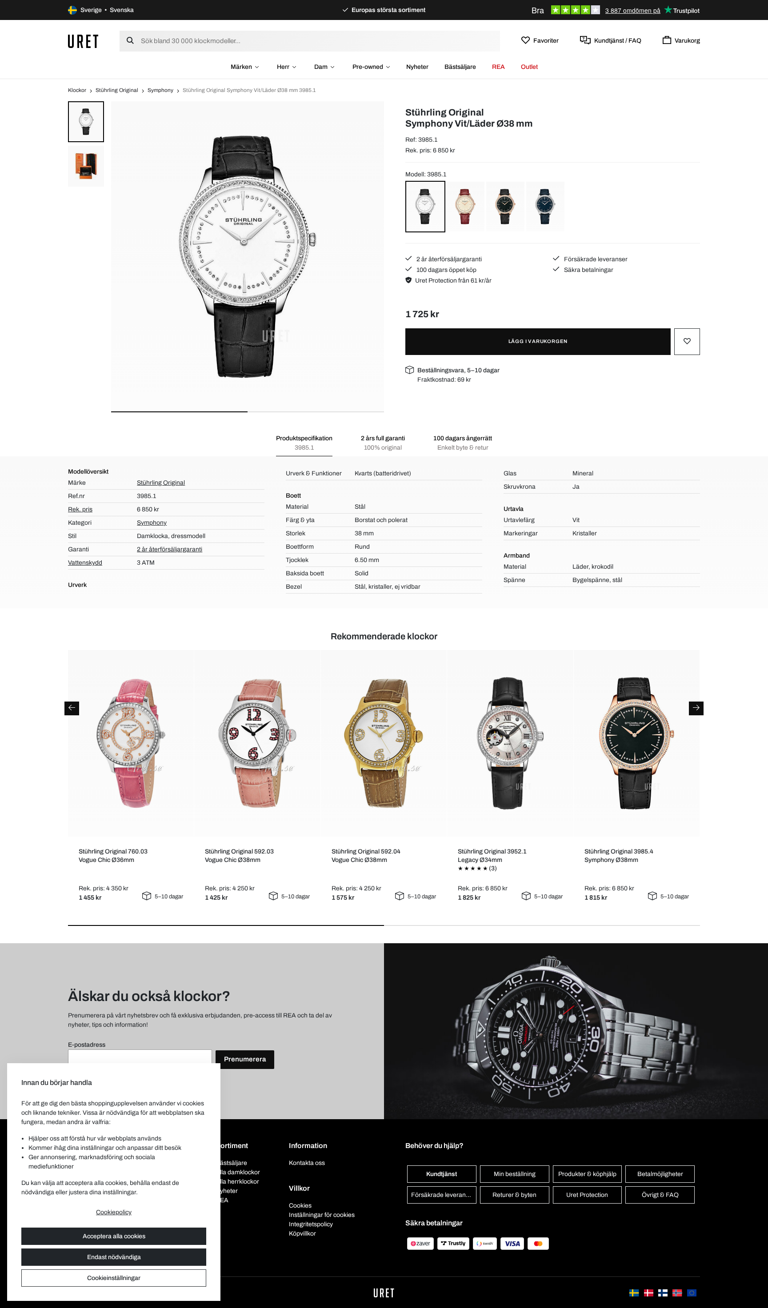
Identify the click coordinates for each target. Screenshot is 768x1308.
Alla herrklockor (237, 1181)
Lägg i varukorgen (538, 341)
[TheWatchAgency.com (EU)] (691, 1292)
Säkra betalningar (588, 270)
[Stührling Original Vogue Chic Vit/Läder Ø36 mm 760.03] (130, 743)
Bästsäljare (460, 67)
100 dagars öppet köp (445, 270)
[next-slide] (696, 708)
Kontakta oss (307, 1163)
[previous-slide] (71, 708)
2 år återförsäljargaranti (448, 259)
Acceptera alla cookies (114, 1236)
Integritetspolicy (311, 1224)
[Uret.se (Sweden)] (634, 1292)
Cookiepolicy (114, 1212)
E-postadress (86, 1044)
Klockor (77, 90)
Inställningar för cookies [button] (322, 1215)
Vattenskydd (85, 562)
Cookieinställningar (113, 1278)
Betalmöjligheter (660, 1174)
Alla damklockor (238, 1172)
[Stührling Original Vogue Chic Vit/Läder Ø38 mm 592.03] (257, 743)
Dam (321, 67)
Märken (241, 67)
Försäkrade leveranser (595, 259)
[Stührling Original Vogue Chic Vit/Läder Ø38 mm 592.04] (383, 743)
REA (498, 67)
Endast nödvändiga (114, 1257)
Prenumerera (245, 1059)
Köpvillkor (302, 1233)
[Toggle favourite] (687, 341)
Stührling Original (117, 90)
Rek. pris (80, 509)
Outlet (529, 67)
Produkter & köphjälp (587, 1174)
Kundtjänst (441, 1174)
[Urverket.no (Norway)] (677, 1292)
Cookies (300, 1205)
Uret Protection (587, 1195)
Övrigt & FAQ (660, 1195)
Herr (283, 67)
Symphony (160, 90)
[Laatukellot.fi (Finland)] (663, 1292)
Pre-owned (367, 67)
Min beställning (515, 1174)
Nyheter (417, 67)
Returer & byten (514, 1195)
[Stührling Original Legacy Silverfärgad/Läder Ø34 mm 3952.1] (510, 743)
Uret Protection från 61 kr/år (453, 280)
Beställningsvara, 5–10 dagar (458, 370)
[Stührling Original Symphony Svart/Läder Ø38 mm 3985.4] (636, 743)
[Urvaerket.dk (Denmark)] (649, 1292)
